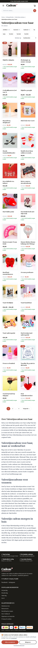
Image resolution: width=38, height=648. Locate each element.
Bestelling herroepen (7, 611)
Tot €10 (11, 34)
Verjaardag (4, 590)
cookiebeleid (13, 638)
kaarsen (17, 30)
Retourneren (4, 608)
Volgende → (26, 408)
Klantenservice (5, 606)
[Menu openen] (3, 5)
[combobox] (19, 11)
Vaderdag (4, 595)
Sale (4, 34)
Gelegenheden (10, 17)
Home (3, 17)
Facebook (4, 582)
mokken (6, 30)
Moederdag (4, 593)
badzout (27, 30)
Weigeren (28, 642)
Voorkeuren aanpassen (19, 645)
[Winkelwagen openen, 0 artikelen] (35, 5)
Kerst (3, 598)
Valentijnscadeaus (20, 17)
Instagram (12, 582)
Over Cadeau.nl (5, 614)
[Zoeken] (34, 10)
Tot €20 (19, 34)
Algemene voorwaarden (7, 616)
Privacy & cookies (6, 619)
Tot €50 (26, 34)
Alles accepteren (10, 642)
